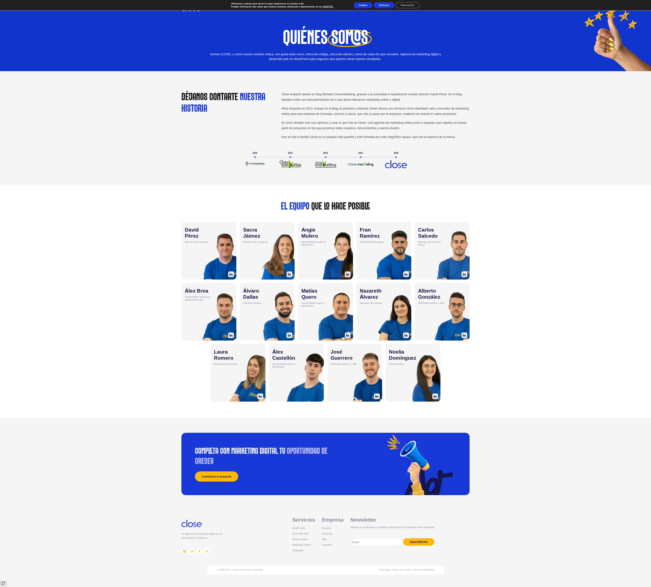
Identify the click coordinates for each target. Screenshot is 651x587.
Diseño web (298, 527)
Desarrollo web (300, 533)
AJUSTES (328, 6)
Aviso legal (384, 569)
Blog (324, 539)
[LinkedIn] (184, 551)
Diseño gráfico (300, 539)
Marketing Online (301, 544)
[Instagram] (192, 551)
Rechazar (384, 5)
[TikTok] (207, 551)
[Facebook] (199, 551)
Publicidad (297, 550)
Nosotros (327, 527)
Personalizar (407, 5)
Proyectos (327, 533)
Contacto (327, 544)
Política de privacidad (423, 569)
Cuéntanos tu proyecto (216, 476)
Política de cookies (401, 569)
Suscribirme (419, 542)
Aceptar (363, 5)
